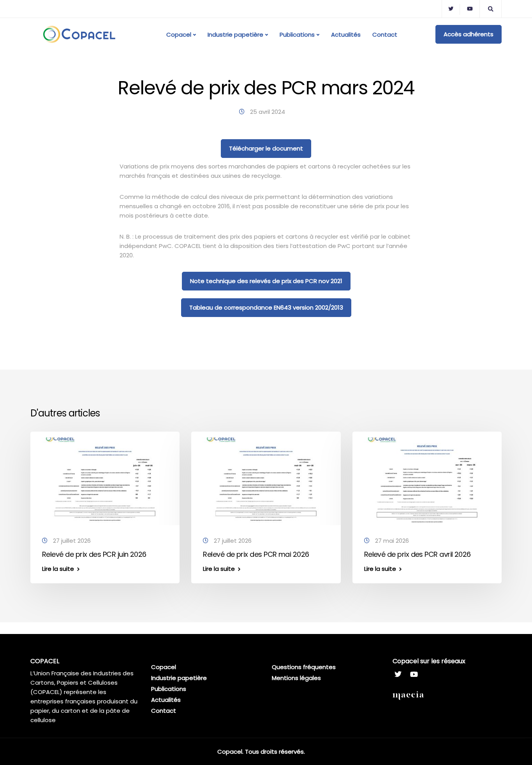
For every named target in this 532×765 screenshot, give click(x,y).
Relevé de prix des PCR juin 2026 (94, 554)
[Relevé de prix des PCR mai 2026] (266, 480)
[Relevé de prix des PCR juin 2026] (105, 480)
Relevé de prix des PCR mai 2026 (256, 554)
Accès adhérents (468, 34)
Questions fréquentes (304, 667)
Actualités (346, 34)
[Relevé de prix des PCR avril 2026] (427, 480)
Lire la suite (58, 569)
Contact (384, 34)
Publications (297, 34)
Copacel (178, 34)
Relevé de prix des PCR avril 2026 (417, 554)
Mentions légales (296, 678)
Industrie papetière (235, 34)
